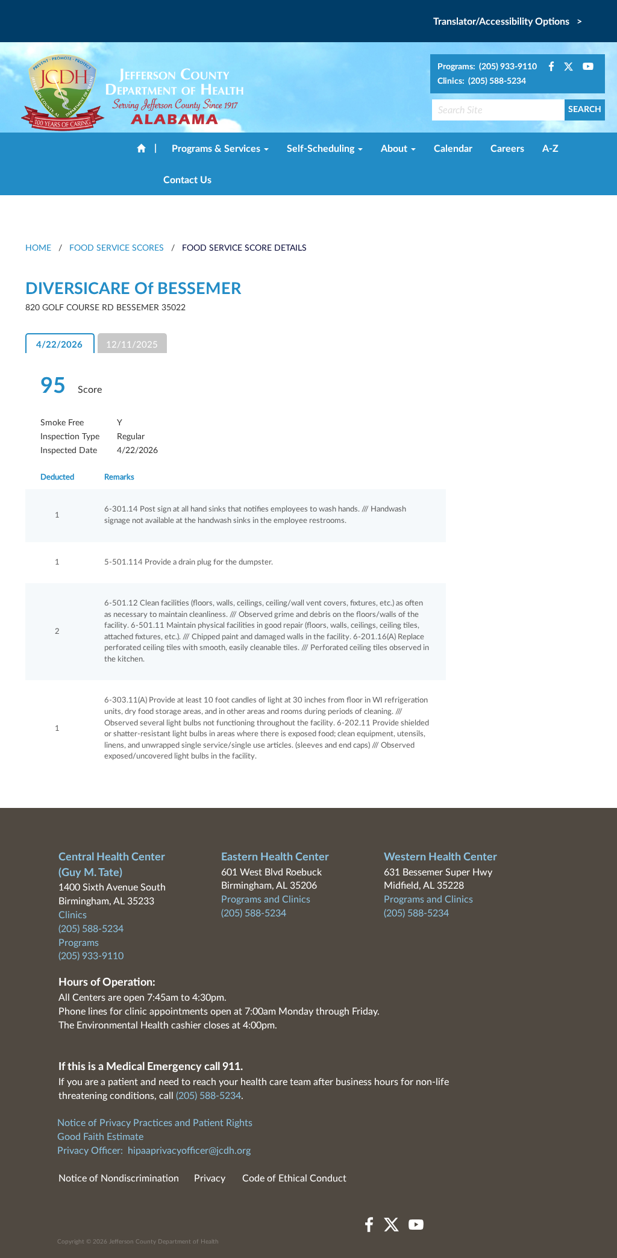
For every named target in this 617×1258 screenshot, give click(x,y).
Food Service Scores (116, 248)
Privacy (209, 1178)
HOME (38, 248)
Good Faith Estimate (100, 1137)
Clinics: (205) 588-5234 (481, 81)
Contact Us (187, 180)
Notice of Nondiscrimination (118, 1178)
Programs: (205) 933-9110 (487, 67)
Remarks (119, 477)
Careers (507, 149)
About (395, 149)
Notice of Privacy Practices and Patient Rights (154, 1123)
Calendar (453, 149)
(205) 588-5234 (91, 929)
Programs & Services (217, 149)
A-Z (550, 149)
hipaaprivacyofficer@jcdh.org (189, 1151)
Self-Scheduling (322, 149)
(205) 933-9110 (91, 956)
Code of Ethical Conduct (294, 1178)
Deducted (57, 477)
